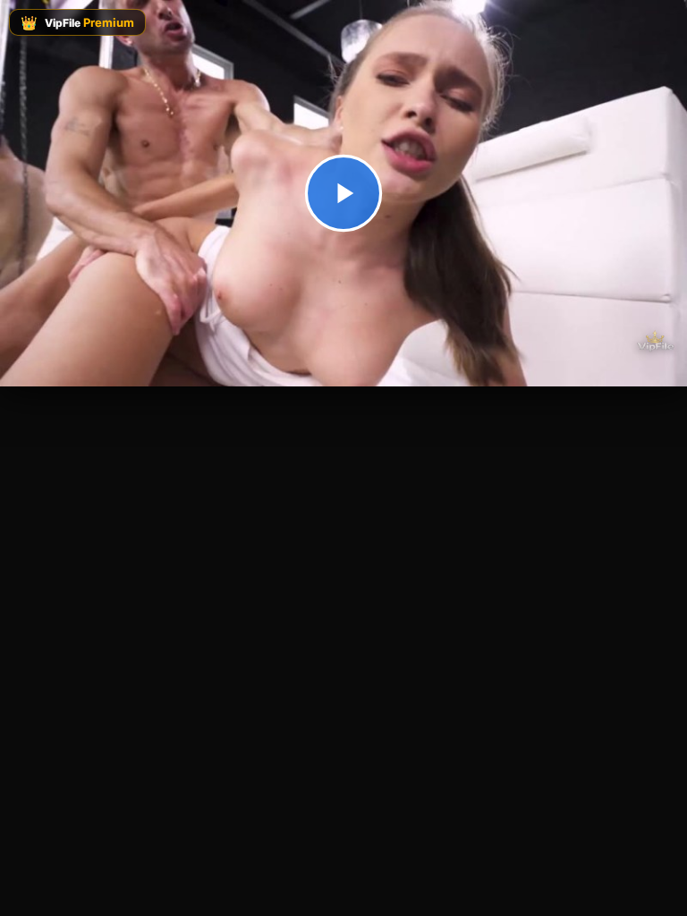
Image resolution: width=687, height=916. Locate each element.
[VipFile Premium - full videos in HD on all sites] (655, 340)
